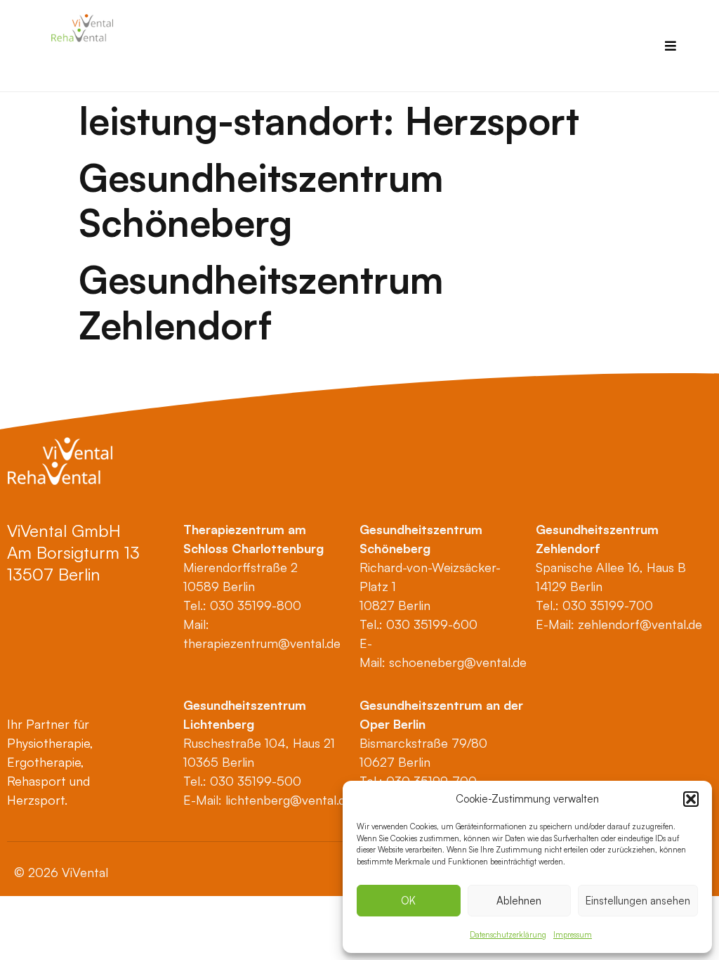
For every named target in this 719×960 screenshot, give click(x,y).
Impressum (572, 935)
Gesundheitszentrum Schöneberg (261, 200)
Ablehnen (518, 900)
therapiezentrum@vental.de (262, 643)
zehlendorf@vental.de (640, 624)
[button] (691, 799)
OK (408, 900)
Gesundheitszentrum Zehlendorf (261, 302)
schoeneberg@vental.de (458, 662)
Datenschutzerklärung (508, 935)
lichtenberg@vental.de (288, 799)
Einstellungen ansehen (638, 900)
